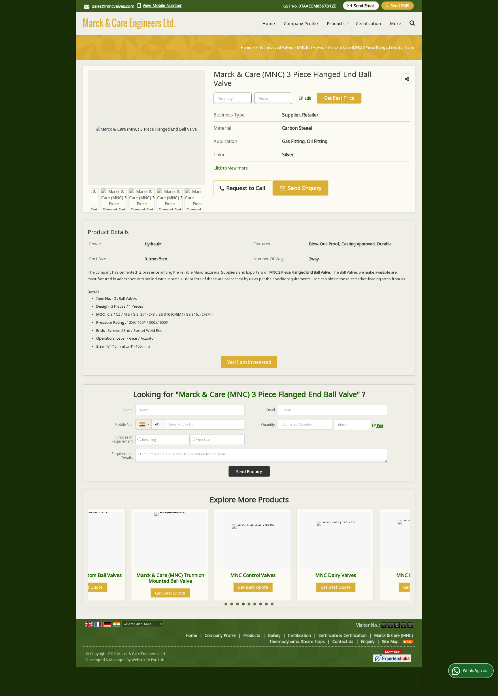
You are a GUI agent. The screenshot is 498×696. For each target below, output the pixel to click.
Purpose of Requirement (122, 439)
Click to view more (231, 168)
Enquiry (367, 641)
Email (270, 409)
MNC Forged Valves (375, 575)
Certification (368, 23)
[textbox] (273, 98)
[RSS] (408, 641)
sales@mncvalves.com (113, 6)
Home (268, 23)
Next (197, 198)
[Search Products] (411, 23)
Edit (307, 98)
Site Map (390, 641)
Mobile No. (124, 424)
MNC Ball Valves (310, 47)
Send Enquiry (303, 187)
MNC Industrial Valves (274, 47)
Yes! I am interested (249, 362)
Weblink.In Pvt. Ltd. (147, 659)
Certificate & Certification (342, 635)
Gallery (274, 635)
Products (336, 23)
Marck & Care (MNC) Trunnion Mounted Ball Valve (127, 578)
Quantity (268, 424)
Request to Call (245, 187)
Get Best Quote (127, 593)
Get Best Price (339, 98)
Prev (95, 198)
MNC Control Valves (210, 575)
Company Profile (301, 23)
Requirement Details (122, 456)
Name (128, 409)
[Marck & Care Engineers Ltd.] (129, 23)
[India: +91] (143, 424)
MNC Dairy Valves (292, 575)
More (395, 23)
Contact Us (342, 641)
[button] (162, 5)
